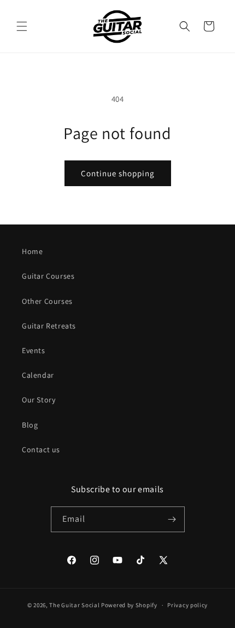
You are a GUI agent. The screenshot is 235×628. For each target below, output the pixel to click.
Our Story (38, 400)
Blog (30, 425)
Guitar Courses (48, 276)
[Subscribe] (172, 519)
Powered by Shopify (129, 605)
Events (33, 350)
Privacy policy (187, 605)
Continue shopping (118, 173)
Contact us (41, 449)
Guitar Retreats (49, 326)
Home (32, 251)
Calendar (38, 375)
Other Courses (47, 301)
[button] (22, 26)
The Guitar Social (74, 605)
